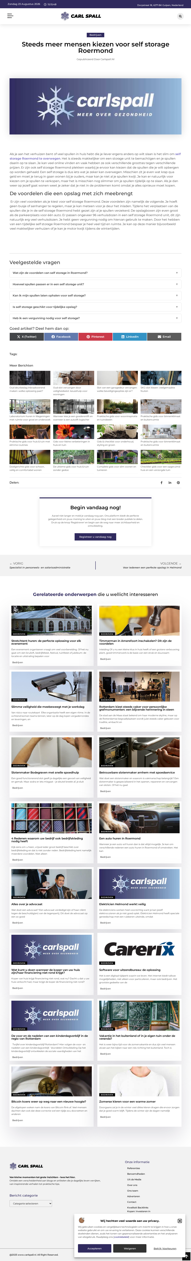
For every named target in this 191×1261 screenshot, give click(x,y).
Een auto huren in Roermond (119, 838)
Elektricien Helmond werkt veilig (122, 904)
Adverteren (133, 1196)
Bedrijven (95, 34)
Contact (131, 1202)
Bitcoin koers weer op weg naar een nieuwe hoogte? (48, 1101)
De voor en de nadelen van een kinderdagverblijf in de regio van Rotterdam (49, 1037)
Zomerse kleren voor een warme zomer (127, 1101)
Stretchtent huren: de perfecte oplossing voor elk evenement (46, 642)
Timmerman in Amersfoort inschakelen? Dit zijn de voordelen (135, 642)
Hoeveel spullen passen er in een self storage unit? (95, 284)
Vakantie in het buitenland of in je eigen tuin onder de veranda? (137, 1037)
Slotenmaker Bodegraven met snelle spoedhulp (45, 772)
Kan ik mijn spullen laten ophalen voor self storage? (95, 295)
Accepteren (94, 1248)
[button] (180, 1221)
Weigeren (130, 1248)
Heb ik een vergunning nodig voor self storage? (95, 318)
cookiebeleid (121, 1237)
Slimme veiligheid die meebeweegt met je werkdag (47, 707)
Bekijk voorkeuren (165, 1248)
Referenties (133, 1168)
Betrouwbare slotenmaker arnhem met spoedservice (137, 772)
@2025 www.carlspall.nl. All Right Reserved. (34, 1254)
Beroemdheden (136, 1173)
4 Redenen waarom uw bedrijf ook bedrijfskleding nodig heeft (47, 840)
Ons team (132, 1190)
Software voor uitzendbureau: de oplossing (129, 970)
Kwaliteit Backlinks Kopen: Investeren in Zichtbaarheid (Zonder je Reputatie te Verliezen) (141, 1213)
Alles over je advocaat (26, 904)
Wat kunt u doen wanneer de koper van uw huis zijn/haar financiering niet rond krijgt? (45, 971)
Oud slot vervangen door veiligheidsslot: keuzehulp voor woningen (70, 391)
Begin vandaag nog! (95, 508)
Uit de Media (134, 1179)
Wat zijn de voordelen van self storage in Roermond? (95, 273)
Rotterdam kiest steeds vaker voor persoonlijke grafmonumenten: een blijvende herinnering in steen (136, 708)
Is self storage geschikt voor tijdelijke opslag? (95, 307)
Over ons (132, 1185)
